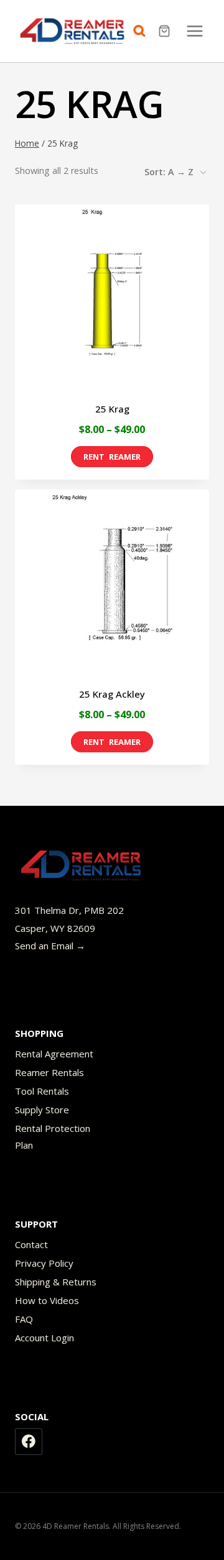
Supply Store (42, 1109)
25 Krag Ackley (112, 694)
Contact (31, 1244)
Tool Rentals (42, 1091)
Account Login (44, 1337)
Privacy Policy (44, 1263)
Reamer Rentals (49, 1072)
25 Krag (112, 409)
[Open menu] (194, 30)
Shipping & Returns (55, 1281)
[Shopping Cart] (166, 31)
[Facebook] (28, 1442)
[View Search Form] (142, 31)
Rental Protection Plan (52, 1136)
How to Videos (47, 1300)
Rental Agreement (54, 1053)
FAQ (24, 1319)
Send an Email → (50, 945)
